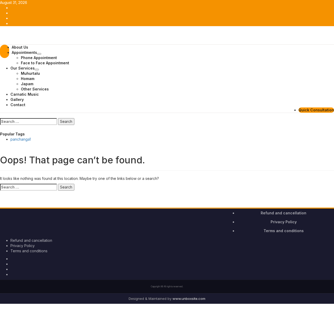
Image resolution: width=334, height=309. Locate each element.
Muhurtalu (30, 73)
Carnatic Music (24, 94)
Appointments (24, 52)
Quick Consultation (316, 110)
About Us (20, 47)
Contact (17, 104)
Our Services (22, 68)
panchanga (20, 139)
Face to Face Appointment (45, 63)
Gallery (17, 99)
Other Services (35, 89)
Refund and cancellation (283, 213)
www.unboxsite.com (188, 298)
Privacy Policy (284, 222)
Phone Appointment (39, 57)
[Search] (1, 115)
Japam (27, 84)
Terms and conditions (284, 230)
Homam (27, 78)
